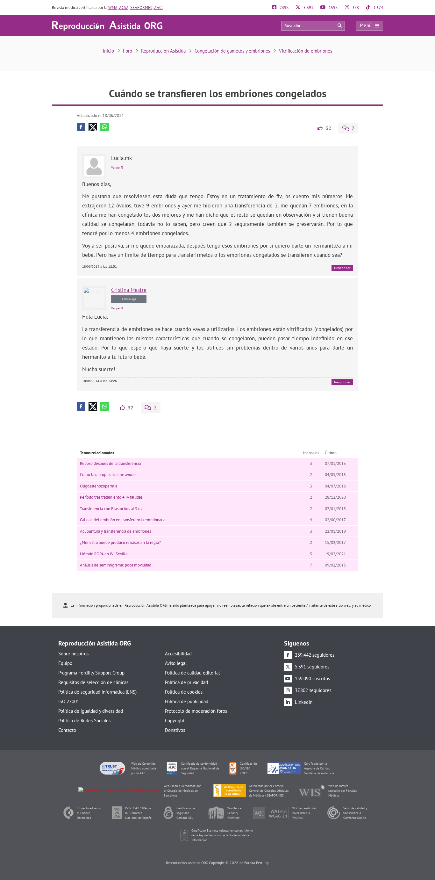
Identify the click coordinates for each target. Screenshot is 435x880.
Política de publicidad (186, 701)
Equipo (65, 663)
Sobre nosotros (73, 653)
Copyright (174, 720)
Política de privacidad (186, 682)
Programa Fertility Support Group (91, 672)
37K (355, 7)
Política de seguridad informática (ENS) (97, 691)
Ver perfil (117, 167)
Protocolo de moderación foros (196, 711)
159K (333, 7)
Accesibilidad (178, 653)
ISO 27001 (68, 701)
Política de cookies (184, 691)
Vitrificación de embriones (305, 51)
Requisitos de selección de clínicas (93, 682)
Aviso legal (176, 663)
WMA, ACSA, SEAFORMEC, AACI (135, 7)
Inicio (108, 51)
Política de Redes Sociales (84, 720)
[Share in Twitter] (93, 127)
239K (284, 7)
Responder (342, 268)
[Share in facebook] (81, 127)
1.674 (377, 7)
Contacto (67, 730)
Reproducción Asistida (163, 51)
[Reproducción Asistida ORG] (107, 25)
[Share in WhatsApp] (104, 127)
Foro (127, 51)
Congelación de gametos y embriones (232, 51)
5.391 (308, 7)
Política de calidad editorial (192, 672)
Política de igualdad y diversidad (90, 711)
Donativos (175, 730)
